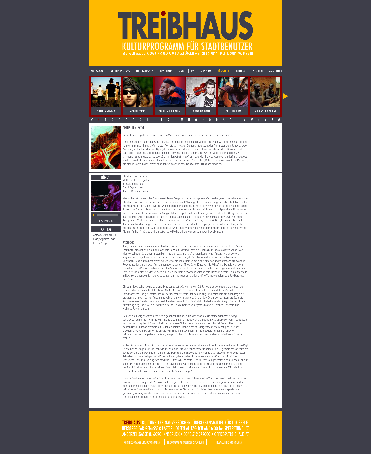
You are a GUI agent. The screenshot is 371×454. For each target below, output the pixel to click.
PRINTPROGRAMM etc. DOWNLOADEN (142, 442)
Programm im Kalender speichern (185, 442)
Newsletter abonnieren (229, 442)
